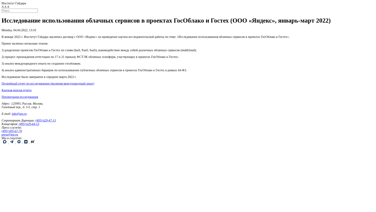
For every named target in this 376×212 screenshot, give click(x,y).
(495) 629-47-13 (45, 120)
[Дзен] (19, 142)
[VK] (26, 142)
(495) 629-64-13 (29, 124)
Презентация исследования (20, 97)
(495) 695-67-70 (12, 131)
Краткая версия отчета (17, 90)
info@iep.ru (19, 113)
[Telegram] (12, 142)
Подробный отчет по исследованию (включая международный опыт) (48, 83)
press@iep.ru (10, 134)
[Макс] (5, 142)
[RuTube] (33, 142)
